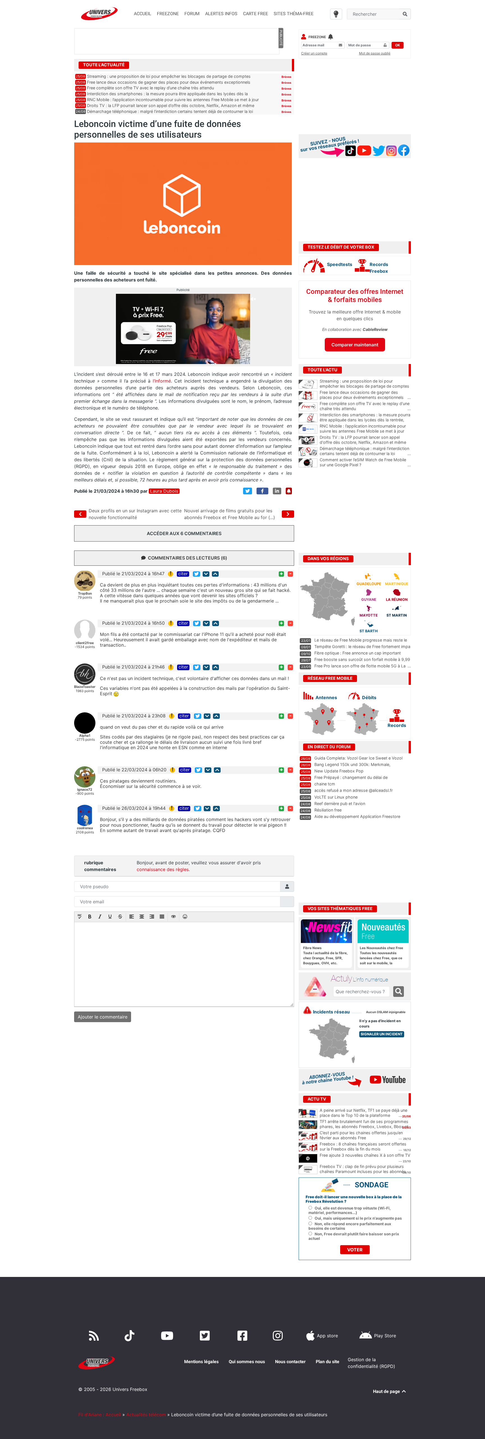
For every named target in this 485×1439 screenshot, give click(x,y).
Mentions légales (201, 1361)
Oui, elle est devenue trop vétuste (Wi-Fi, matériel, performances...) (349, 1210)
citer (183, 573)
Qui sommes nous (247, 1361)
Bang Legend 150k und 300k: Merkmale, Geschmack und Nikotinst (352, 767)
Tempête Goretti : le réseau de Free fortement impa (362, 646)
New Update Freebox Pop (338, 771)
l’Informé (160, 381)
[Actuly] (317, 987)
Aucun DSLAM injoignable (386, 1012)
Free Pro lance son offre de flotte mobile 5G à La (360, 665)
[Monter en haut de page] (215, 574)
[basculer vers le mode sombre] (336, 14)
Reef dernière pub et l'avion (339, 803)
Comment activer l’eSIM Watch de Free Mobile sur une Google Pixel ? (365, 462)
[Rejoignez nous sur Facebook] (243, 1335)
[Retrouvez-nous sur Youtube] (168, 1335)
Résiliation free (328, 810)
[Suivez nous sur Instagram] (279, 1335)
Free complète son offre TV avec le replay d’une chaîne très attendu (150, 87)
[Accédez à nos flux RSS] (95, 1335)
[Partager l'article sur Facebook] (262, 491)
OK (397, 45)
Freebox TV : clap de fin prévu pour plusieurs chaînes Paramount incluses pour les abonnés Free (363, 1171)
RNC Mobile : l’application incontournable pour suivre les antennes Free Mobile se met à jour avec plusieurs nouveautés (365, 431)
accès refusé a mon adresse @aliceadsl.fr (353, 790)
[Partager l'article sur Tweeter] (247, 491)
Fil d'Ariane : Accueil (99, 1414)
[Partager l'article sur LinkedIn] (277, 491)
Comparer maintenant (354, 344)
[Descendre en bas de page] (206, 574)
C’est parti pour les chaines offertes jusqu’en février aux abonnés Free (361, 1135)
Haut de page (387, 1391)
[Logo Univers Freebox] (99, 13)
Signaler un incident (382, 1034)
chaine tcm (324, 783)
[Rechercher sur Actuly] (398, 991)
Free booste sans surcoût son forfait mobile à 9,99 (362, 659)
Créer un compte (314, 53)
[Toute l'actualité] (280, 64)
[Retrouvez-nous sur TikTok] (131, 1335)
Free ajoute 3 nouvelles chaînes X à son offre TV (365, 1155)
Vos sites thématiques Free (340, 908)
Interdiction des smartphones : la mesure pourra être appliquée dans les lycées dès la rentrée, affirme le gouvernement (365, 420)
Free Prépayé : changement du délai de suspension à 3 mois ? (351, 780)
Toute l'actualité (104, 64)
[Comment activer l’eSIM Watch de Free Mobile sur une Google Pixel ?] (308, 462)
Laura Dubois (164, 491)
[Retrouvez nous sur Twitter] (206, 1335)
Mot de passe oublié (374, 53)
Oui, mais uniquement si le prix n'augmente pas (358, 1218)
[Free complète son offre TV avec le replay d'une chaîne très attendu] (308, 406)
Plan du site (327, 1361)
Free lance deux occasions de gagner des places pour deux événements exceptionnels (168, 82)
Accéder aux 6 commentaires (184, 533)
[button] (79, 917)
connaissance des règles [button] (163, 869)
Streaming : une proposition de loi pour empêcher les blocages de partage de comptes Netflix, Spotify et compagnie (365, 386)
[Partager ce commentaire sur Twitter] (196, 574)
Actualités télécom (146, 1414)
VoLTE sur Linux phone (336, 797)
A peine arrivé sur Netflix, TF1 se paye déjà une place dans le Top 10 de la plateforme (363, 1113)
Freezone (317, 37)
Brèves (286, 76)
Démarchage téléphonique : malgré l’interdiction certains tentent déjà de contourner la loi (170, 111)
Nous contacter (290, 1361)
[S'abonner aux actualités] (289, 491)
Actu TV (317, 1099)
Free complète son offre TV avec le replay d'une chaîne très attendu (365, 406)
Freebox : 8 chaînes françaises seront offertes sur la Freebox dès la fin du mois (363, 1147)
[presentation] (79, 917)
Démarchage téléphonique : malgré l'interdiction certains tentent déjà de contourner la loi (365, 451)
